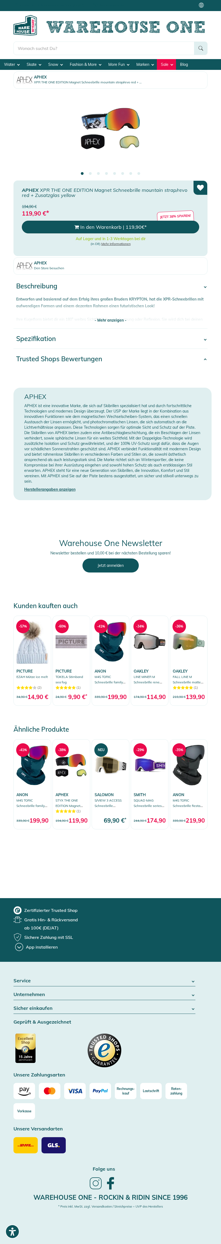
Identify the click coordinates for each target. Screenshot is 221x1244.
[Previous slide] (23, 132)
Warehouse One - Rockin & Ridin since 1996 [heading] (110, 1197)
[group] (45, 910)
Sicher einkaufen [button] (33, 1008)
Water (10, 64)
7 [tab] (130, 173)
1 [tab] (82, 173)
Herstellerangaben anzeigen (49, 489)
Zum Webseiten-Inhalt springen (27, 2)
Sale (165, 64)
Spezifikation (36, 339)
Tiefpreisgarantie (112, 5)
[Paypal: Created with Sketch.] (100, 1091)
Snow (53, 64)
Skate (32, 64)
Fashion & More (84, 64)
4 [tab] (106, 173)
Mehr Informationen (116, 244)
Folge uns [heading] (104, 1169)
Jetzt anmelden (111, 565)
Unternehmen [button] (29, 994)
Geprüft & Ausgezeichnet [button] (42, 1022)
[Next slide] (198, 132)
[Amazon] (24, 1091)
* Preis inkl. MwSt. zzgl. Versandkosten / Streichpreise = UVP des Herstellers (110, 1206)
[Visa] (75, 1091)
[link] (32, 661)
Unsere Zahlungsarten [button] (39, 1075)
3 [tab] (98, 173)
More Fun (117, 64)
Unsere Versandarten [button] (38, 1129)
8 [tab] (138, 173)
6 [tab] (122, 173)
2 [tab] (90, 173)
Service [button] (22, 981)
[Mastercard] (49, 1091)
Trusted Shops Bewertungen (59, 359)
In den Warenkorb (113, 227)
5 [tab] (114, 173)
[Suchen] (201, 48)
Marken (143, 64)
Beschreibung (36, 286)
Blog (184, 64)
